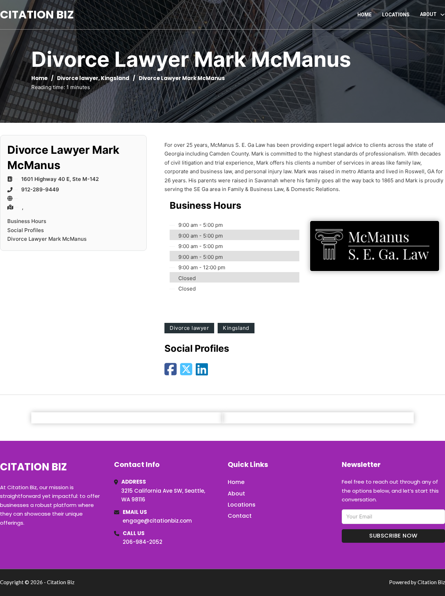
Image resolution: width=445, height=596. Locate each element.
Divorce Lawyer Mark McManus (47, 239)
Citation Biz (37, 14)
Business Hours (26, 221)
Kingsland (115, 78)
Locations (396, 14)
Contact (240, 516)
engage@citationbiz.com (157, 520)
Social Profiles (25, 230)
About (236, 494)
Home (364, 14)
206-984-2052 (142, 542)
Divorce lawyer (77, 78)
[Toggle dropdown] (442, 14)
